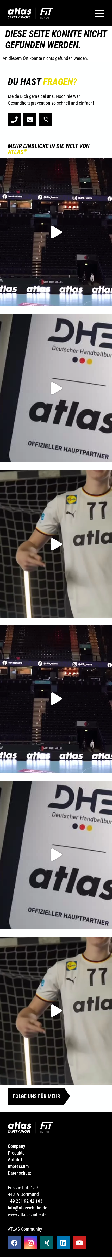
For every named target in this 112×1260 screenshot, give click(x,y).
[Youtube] (79, 1242)
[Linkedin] (63, 1242)
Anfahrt (15, 1159)
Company (17, 1146)
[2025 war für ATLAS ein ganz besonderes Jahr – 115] (56, 232)
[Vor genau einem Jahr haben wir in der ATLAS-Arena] (56, 388)
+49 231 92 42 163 (25, 1201)
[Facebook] (14, 1242)
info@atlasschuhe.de (27, 1208)
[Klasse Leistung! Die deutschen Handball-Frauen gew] (56, 544)
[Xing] (46, 1242)
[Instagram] (30, 1242)
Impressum (18, 1166)
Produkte (16, 1153)
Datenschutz (19, 1173)
